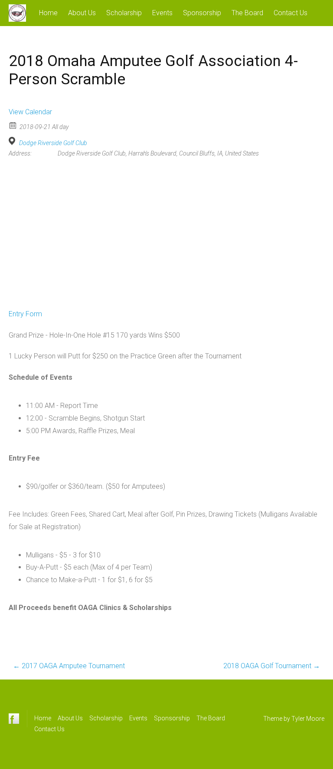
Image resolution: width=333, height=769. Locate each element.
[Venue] (13, 141)
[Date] (13, 125)
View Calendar (30, 112)
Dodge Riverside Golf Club (53, 142)
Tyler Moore (307, 718)
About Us (82, 13)
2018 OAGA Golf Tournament (271, 666)
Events (162, 13)
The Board (247, 13)
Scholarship (124, 13)
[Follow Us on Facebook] (14, 718)
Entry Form (25, 314)
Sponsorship (202, 13)
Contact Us (290, 13)
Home (48, 13)
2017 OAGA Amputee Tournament (69, 666)
